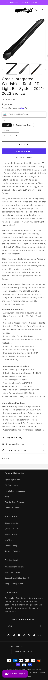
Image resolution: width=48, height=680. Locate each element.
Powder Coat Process (14, 502)
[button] (5, 10)
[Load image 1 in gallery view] (11, 69)
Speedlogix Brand (13, 480)
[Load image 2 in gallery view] (23, 69)
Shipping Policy (11, 529)
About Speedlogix (13, 523)
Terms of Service (12, 551)
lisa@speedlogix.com (14, 584)
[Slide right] (45, 69)
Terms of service (39, 672)
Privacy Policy (11, 546)
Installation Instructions (15, 491)
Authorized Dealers (13, 572)
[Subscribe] (40, 626)
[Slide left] (2, 69)
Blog (7, 496)
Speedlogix (17, 669)
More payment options (24, 157)
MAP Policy (10, 540)
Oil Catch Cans (11, 485)
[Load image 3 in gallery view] (36, 69)
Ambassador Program (14, 567)
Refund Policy (11, 534)
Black (6, 125)
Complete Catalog (13, 508)
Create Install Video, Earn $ (17, 578)
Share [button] (6, 458)
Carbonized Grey (23, 125)
